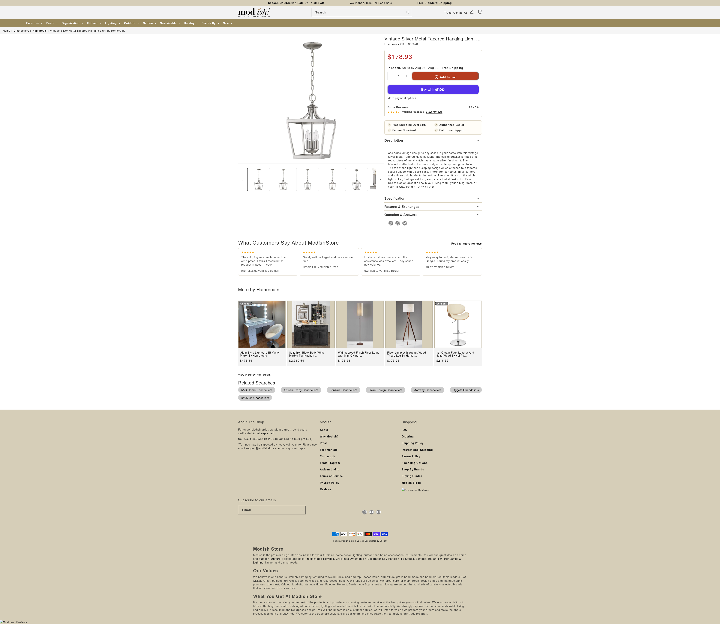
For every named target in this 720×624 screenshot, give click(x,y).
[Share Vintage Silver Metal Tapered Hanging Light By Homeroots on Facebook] (389, 223)
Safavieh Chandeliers (255, 398)
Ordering (408, 436)
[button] (480, 12)
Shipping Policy (413, 443)
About (324, 430)
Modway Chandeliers (428, 390)
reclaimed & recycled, (321, 559)
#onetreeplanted (263, 433)
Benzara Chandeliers (343, 390)
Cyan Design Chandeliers (386, 390)
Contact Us (460, 12)
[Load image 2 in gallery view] (283, 179)
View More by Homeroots (254, 374)
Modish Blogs (411, 482)
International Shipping (417, 450)
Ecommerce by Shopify (376, 540)
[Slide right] (380, 179)
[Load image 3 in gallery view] (307, 179)
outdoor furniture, (270, 559)
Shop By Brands (413, 469)
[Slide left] (242, 179)
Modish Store (347, 540)
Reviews (325, 489)
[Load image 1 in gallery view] (258, 179)
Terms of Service (331, 476)
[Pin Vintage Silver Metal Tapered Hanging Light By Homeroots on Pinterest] (403, 223)
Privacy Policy (329, 482)
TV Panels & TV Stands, (399, 559)
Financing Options (415, 463)
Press (324, 443)
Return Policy (411, 456)
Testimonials (329, 450)
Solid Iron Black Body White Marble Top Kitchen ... (307, 354)
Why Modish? (329, 436)
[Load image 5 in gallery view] (356, 179)
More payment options (402, 98)
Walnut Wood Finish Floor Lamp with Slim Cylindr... (358, 354)
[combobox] (361, 12)
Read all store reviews (466, 243)
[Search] (408, 12)
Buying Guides (412, 476)
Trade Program (330, 463)
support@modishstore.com (263, 448)
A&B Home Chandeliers (256, 390)
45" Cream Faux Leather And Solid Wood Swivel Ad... (455, 354)
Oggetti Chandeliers (466, 390)
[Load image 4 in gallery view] (332, 179)
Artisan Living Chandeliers (301, 390)
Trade (448, 12)
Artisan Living (329, 469)
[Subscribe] (301, 510)
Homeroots (391, 44)
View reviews (434, 111)
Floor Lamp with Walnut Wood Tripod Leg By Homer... (406, 354)
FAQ (404, 430)
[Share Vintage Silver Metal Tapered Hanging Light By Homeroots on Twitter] (396, 223)
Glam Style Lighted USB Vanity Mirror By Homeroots (260, 354)
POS (357, 540)
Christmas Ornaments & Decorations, (360, 559)
